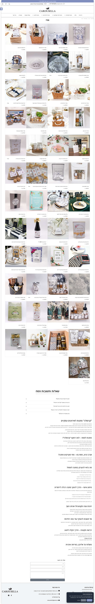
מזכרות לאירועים (46, 15)
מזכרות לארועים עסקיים (87, 591)
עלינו (75, 15)
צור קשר (14, 15)
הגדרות (78, 600)
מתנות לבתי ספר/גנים (58, 15)
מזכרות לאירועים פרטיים (87, 589)
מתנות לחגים (36, 15)
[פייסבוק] (11, 595)
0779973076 (55, 597)
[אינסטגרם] (8, 595)
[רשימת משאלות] (6, 4)
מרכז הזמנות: (56, 4)
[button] (1, 9)
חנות (89, 18)
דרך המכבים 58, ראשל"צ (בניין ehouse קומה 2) (48, 594)
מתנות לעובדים (69, 15)
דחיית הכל (83, 600)
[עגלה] (2, 4)
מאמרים (20, 15)
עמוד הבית (92, 18)
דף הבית (80, 15)
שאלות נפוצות (27, 15)
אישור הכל (89, 600)
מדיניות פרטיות (73, 597)
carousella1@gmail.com (52, 600)
